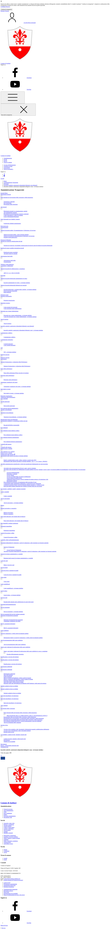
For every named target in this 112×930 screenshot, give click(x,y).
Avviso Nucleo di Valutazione (14, 550)
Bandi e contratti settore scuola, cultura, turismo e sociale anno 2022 (20, 460)
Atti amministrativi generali (10, 212)
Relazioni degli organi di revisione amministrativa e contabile (18, 558)
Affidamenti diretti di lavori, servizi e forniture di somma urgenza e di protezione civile (27, 479)
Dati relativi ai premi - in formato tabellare (14, 393)
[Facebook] (4, 174)
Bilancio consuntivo (8, 514)
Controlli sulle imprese (6, 444)
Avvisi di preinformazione (13, 472)
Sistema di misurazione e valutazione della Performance (14, 362)
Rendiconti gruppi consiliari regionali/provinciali (12, 248)
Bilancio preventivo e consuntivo (8, 508)
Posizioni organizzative (6, 296)
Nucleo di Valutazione (9, 547)
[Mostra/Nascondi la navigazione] (13, 97)
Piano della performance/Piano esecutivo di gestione (16, 373)
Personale (6, 184)
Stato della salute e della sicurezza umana (13, 682)
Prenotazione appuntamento (10, 884)
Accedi (2, 178)
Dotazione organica (5, 303)
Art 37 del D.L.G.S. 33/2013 (8, 451)
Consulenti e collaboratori (7, 265)
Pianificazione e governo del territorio (10, 657)
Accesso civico (4, 725)
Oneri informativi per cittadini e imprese (10, 219)
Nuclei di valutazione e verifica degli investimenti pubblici (14, 633)
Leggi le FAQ (7, 882)
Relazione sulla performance (7, 375)
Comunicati (6, 851)
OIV (2, 348)
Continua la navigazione (6, 9)
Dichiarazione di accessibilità (11, 893)
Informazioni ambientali (6, 666)
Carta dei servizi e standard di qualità (9, 570)
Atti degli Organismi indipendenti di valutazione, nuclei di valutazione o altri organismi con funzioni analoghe (30, 551)
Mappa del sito (4, 925)
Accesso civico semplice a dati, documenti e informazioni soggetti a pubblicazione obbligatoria (26, 729)
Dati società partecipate (9, 405)
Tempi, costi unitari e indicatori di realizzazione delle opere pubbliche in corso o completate (25, 651)
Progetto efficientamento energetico (15, 654)
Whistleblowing (4, 747)
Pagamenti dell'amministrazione (8, 604)
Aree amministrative (8, 810)
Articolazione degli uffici (7, 256)
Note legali (6, 892)
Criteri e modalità (5, 491)
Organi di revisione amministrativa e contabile (12, 554)
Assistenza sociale (8, 166)
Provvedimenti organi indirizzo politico (10, 430)
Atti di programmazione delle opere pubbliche (12, 640)
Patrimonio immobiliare (6, 526)
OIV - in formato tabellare (10, 352)
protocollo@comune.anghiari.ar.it (12, 878)
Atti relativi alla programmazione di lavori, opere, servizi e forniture (20, 468)
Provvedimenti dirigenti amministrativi (10, 437)
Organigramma (7, 261)
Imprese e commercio (9, 824)
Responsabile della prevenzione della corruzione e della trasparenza (20, 717)
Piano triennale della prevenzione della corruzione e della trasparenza (20, 712)
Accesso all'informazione (10, 165)
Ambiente (6, 839)
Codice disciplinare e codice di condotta (13, 215)
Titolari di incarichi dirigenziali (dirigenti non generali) (14, 285)
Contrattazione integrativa (7, 339)
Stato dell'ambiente (8, 675)
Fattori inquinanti (8, 676)
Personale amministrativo (10, 816)
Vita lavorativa (7, 830)
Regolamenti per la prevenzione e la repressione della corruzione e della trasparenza (24, 718)
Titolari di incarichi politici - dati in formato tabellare (16, 234)
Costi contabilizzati (5, 584)
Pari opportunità (7, 203)
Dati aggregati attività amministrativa (9, 408)
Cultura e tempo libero (9, 827)
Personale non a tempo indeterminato (9, 311)
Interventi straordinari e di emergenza (9, 695)
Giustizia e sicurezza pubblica (11, 836)
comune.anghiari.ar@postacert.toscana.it (13, 880)
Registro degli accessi (9, 732)
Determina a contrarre (12, 474)
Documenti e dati (8, 817)
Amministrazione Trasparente (11, 182)
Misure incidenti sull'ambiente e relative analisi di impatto (17, 678)
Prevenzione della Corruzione (8, 708)
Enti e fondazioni (8, 813)
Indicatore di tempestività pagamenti (9, 615)
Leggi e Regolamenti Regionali (11, 216)
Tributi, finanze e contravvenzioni (12, 838)
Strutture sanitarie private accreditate (9, 686)
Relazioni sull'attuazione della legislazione (14, 680)
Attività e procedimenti (6, 409)
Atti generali (4, 207)
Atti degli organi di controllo (10, 253)
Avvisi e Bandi (10, 475)
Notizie (5, 849)
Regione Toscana (5, 11)
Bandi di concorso (5, 354)
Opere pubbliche (5, 630)
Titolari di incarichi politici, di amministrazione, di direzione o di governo (18, 230)
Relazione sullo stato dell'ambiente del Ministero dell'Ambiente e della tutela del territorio (25, 683)
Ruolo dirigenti (7, 292)
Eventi (5, 859)
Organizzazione (4, 227)
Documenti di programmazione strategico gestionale (16, 214)
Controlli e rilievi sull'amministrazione (10, 540)
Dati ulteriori (4, 744)
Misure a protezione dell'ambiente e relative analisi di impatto (18, 679)
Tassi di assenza (4, 319)
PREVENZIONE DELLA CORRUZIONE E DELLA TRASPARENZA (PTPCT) (27, 715)
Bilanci (2, 505)
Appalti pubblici (7, 826)
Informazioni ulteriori (12, 480)
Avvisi (5, 852)
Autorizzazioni (7, 842)
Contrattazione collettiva (6, 333)
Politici (5, 814)
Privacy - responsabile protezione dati (10, 745)
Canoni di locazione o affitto (7, 533)
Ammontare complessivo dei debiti (12, 621)
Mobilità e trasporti (8, 833)
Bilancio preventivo (8, 512)
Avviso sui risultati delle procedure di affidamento (19, 476)
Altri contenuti (4, 705)
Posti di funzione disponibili (10, 291)
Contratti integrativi (8, 344)
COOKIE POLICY (5, 6)
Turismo (6, 831)
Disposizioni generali (6, 194)
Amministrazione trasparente (10, 889)
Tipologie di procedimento (7, 412)
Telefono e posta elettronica (7, 264)
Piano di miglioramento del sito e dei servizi (14, 895)
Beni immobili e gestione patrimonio (9, 523)
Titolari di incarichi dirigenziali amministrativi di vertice (14, 278)
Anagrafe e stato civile (9, 823)
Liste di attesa (4, 591)
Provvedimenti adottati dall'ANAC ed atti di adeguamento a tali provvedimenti (22, 721)
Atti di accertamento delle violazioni (12, 722)
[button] (8, 158)
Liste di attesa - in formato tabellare (12, 595)
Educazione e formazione (10, 835)
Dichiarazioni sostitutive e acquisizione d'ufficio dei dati (14, 421)
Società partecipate (5, 401)
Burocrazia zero (4, 226)
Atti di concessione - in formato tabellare (13, 502)
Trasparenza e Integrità (9, 201)
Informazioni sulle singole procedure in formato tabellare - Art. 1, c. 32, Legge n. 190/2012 (25, 461)
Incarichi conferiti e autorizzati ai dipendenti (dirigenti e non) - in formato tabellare (23, 330)
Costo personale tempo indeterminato (12, 308)
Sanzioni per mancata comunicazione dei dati (11, 241)
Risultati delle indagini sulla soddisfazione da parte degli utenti (19, 602)
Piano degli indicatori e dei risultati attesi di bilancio (13, 516)
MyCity (4, 928)
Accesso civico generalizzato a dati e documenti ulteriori (17, 730)
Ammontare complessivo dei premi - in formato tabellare (17, 386)
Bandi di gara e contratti (6, 448)
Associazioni (7, 167)
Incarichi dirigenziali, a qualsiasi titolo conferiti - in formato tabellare (20, 289)
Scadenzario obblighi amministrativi (12, 223)
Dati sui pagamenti (5, 607)
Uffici (5, 812)
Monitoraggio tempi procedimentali (9, 419)
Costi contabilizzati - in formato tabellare (13, 588)
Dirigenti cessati (4, 295)
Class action (3, 577)
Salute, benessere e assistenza (11, 841)
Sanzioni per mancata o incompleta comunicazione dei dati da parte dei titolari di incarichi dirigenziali (28, 245)
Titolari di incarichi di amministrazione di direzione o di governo (19, 236)
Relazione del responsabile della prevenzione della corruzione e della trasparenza (23, 719)
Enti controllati (4, 398)
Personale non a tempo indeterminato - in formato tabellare (18, 315)
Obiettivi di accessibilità (9, 741)
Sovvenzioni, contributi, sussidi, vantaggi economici (13, 489)
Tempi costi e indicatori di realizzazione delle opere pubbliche (15, 647)
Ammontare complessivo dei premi (9, 382)
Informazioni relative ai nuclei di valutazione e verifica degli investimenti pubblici (23, 637)
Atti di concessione (5, 498)
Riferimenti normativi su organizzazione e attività (15, 211)
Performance (4, 359)
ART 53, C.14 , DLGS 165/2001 (12, 273)
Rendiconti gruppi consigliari (11, 252)
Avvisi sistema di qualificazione (14, 478)
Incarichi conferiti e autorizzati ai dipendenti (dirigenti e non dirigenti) (20, 185)
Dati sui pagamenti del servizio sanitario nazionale (13, 614)
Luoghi (5, 858)
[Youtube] (4, 176)
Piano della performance (6, 368)
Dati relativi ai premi (5, 389)
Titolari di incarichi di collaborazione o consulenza (13, 268)
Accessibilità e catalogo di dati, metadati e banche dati (13, 734)
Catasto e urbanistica (9, 828)
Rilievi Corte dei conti (9, 565)
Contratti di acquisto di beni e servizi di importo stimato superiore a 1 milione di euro (24, 485)
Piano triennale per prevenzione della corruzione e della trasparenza (17, 197)
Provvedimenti (4, 427)
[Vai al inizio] (1, 755)
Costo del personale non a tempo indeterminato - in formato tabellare (20, 316)
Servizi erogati (4, 567)
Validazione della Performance (8, 397)
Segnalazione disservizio (9, 885)
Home (5, 181)
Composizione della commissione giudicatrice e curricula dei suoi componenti (22, 483)
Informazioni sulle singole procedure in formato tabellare (14, 455)
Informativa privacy (8, 890)
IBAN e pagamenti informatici (8, 623)
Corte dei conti (4, 560)
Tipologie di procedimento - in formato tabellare (15, 417)
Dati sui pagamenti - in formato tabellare (13, 611)
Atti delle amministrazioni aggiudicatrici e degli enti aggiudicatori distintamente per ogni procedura (24, 464)
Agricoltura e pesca (8, 843)
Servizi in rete (4, 597)
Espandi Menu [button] (4, 193)
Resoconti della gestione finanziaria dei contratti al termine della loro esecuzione (23, 486)
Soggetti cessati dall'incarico (10, 237)
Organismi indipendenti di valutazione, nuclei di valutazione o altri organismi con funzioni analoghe (24, 543)
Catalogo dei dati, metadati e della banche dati (15, 739)
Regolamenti (7, 740)
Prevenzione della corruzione (11, 204)
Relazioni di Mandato (6, 240)
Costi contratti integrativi (9, 345)
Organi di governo (8, 809)
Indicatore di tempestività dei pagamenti (13, 619)
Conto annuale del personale (10, 307)
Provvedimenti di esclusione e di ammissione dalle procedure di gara (20, 482)
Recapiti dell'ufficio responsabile (11, 425)
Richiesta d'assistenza (9, 886)
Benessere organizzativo (6, 396)
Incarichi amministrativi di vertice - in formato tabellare (17, 282)
